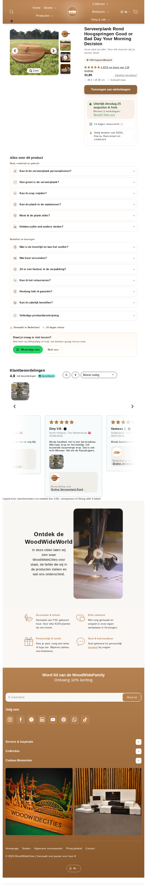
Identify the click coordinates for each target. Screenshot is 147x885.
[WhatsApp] (74, 719)
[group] (34, 50)
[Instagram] (10, 719)
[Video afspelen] (65, 57)
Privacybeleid (74, 848)
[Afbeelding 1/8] (65, 33)
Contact (90, 848)
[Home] (13, 21)
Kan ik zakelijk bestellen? (36, 302)
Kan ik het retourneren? (35, 280)
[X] (31, 719)
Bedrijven (99, 11)
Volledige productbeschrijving (39, 315)
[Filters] (75, 375)
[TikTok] (85, 719)
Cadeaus (99, 3)
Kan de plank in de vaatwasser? (40, 204)
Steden (49, 7)
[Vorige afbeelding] (15, 51)
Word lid (132, 697)
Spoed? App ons (104, 114)
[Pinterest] (63, 719)
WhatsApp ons (30, 349)
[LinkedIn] (42, 719)
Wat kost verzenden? (33, 258)
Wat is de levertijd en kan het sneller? (44, 246)
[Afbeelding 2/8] (65, 45)
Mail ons (53, 349)
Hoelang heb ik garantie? (36, 291)
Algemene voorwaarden (48, 848)
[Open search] (66, 375)
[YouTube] (53, 719)
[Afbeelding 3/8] (65, 69)
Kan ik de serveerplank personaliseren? (45, 171)
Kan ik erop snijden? (33, 193)
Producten (43, 15)
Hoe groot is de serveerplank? (39, 182)
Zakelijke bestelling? (126, 75)
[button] (92, 67)
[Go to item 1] (20, 391)
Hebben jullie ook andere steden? (41, 226)
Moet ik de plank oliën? (35, 215)
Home (37, 7)
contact (93, 647)
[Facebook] (20, 719)
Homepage (12, 848)
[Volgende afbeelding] (53, 51)
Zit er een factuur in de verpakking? (43, 269)
